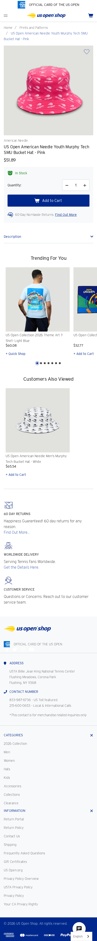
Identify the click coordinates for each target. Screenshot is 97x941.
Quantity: (14, 185)
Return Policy (14, 828)
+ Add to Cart (16, 475)
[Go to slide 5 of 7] (52, 363)
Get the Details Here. (21, 567)
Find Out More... (17, 532)
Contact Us (12, 836)
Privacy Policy (14, 896)
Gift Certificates (15, 862)
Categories (13, 735)
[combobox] (81, 936)
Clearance (11, 803)
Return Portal (14, 819)
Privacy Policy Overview (21, 879)
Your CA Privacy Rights (21, 904)
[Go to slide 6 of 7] (56, 363)
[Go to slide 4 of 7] (48, 363)
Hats (7, 769)
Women (9, 760)
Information (14, 811)
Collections (12, 794)
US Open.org (13, 870)
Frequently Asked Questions (24, 853)
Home (8, 28)
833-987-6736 (20, 700)
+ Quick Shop (15, 354)
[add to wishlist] (86, 53)
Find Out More (66, 215)
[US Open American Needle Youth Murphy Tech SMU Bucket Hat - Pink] (48, 90)
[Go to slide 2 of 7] (41, 363)
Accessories (12, 786)
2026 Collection (15, 743)
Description (12, 236)
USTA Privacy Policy (18, 887)
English (78, 936)
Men (7, 752)
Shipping (10, 845)
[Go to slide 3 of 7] (45, 363)
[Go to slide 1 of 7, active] (37, 363)
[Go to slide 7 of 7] (60, 363)
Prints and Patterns (34, 28)
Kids (7, 777)
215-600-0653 (19, 705)
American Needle (16, 140)
